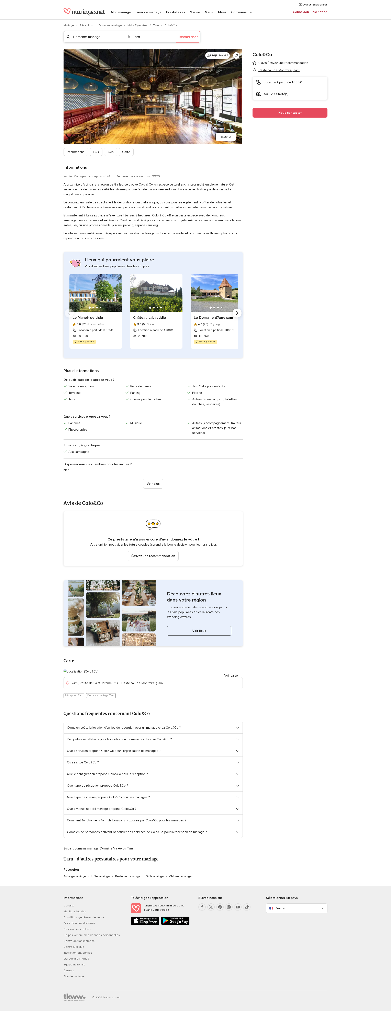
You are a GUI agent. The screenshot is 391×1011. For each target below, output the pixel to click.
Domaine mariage (111, 25)
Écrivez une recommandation (153, 556)
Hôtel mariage (100, 876)
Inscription (319, 12)
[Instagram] (229, 907)
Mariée (195, 12)
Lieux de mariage (148, 12)
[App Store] (145, 924)
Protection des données (79, 923)
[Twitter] (211, 907)
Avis (111, 152)
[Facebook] (202, 907)
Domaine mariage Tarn (100, 695)
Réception (87, 25)
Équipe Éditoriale (74, 964)
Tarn (156, 25)
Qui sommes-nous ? (76, 958)
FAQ (96, 152)
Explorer (226, 136)
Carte (126, 152)
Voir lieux (199, 631)
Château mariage (180, 876)
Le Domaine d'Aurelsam (213, 317)
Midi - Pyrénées (137, 25)
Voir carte (231, 676)
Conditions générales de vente (84, 917)
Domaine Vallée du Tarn (116, 848)
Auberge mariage (75, 876)
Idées (222, 12)
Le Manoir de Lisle (88, 317)
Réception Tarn (74, 695)
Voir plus (153, 484)
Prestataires (175, 12)
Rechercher (188, 37)
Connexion (301, 12)
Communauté (241, 12)
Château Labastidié (149, 317)
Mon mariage (121, 12)
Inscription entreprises (78, 952)
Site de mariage (74, 976)
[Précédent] (69, 313)
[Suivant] (237, 313)
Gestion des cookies (77, 929)
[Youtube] (238, 907)
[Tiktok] (246, 907)
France (280, 908)
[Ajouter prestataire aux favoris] (236, 55)
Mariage (69, 25)
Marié (209, 12)
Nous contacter (290, 113)
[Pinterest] (220, 907)
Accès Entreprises (314, 4)
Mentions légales (75, 911)
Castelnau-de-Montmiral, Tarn (279, 70)
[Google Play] (175, 924)
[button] (153, 538)
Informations (76, 152)
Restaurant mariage (128, 876)
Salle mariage (155, 876)
